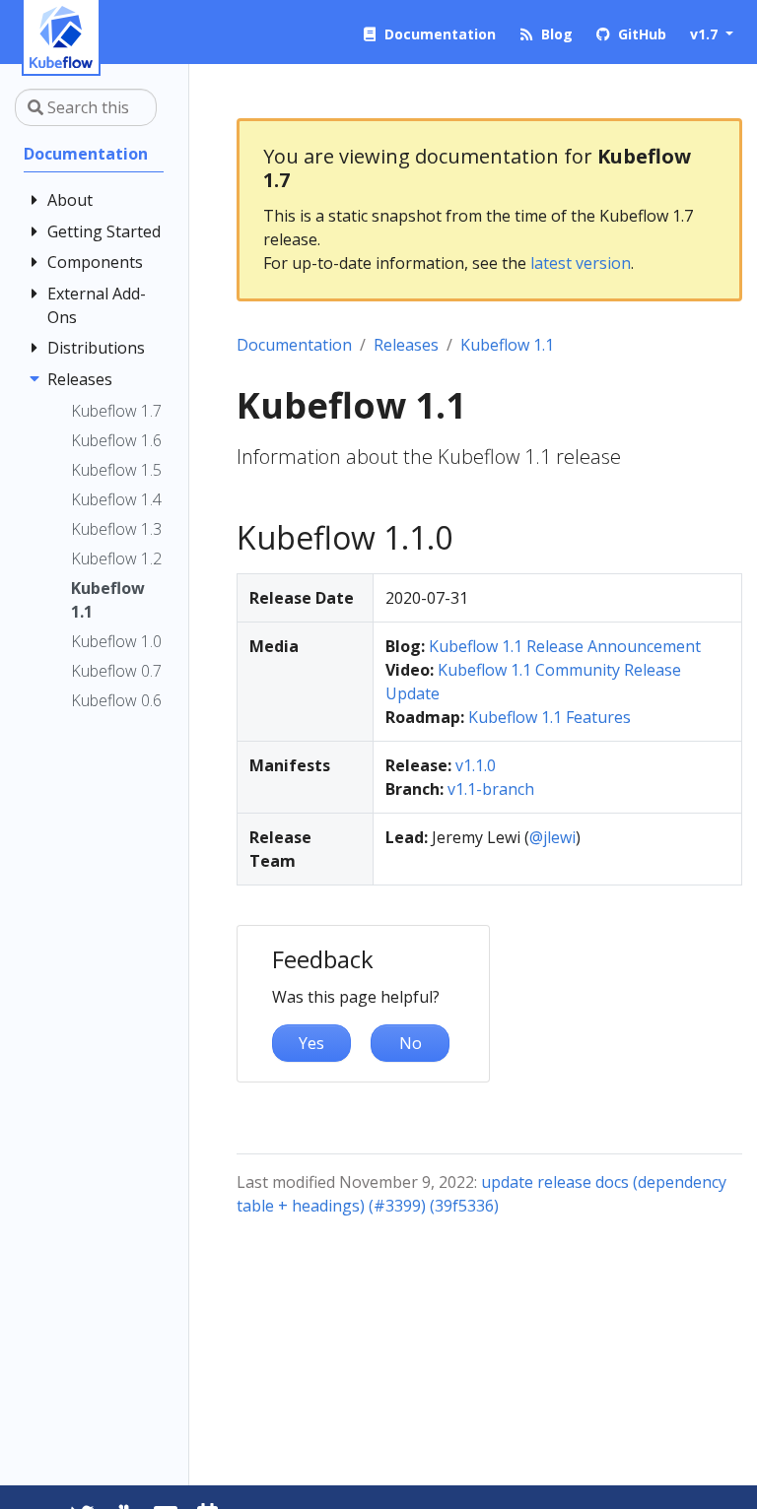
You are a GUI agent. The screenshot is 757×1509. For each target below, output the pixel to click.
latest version (580, 263)
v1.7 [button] (706, 34)
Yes (311, 1043)
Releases (406, 345)
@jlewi (552, 837)
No (410, 1043)
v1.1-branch (490, 789)
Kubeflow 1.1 (507, 345)
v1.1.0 (475, 765)
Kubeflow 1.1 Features (549, 717)
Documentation (294, 345)
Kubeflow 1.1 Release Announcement (565, 646)
